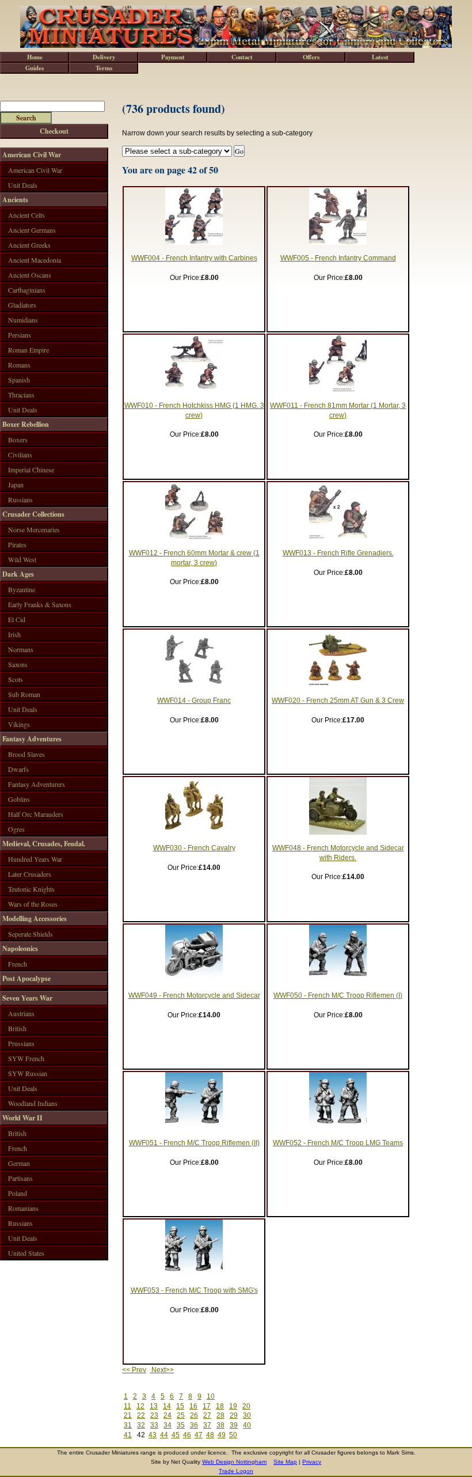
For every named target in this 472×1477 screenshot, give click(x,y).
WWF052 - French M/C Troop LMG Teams (338, 1143)
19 (233, 1406)
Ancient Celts (26, 214)
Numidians (23, 319)
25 (181, 1415)
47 (199, 1435)
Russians (20, 499)
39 (234, 1425)
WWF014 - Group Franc (194, 700)
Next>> (162, 1370)
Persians (19, 334)
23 (154, 1415)
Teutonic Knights (31, 888)
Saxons (18, 664)
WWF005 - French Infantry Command (338, 258)
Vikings (19, 724)
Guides (34, 68)
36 (194, 1425)
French (17, 963)
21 (128, 1415)
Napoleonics (20, 948)
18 (220, 1406)
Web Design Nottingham (234, 1462)
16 (193, 1406)
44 (164, 1435)
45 (176, 1435)
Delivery (104, 57)
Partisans (20, 1178)
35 (181, 1425)
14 (167, 1406)
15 (180, 1406)
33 (154, 1425)
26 (194, 1415)
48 (210, 1435)
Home (35, 57)
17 (207, 1406)
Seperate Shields (30, 933)
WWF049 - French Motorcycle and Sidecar (194, 995)
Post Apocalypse (26, 978)
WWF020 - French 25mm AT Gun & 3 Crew (338, 700)
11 (127, 1406)
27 (207, 1415)
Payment (173, 57)
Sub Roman (24, 694)
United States (26, 1253)
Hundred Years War (35, 859)
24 (167, 1415)
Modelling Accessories (34, 918)
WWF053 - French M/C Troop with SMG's (194, 1290)
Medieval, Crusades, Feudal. (43, 844)
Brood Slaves (26, 754)
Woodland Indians (33, 1103)
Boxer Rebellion (25, 424)
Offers (311, 57)
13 (154, 1406)
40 (247, 1425)
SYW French (26, 1058)
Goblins (19, 799)
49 (222, 1435)
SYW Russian (27, 1073)
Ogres (16, 829)
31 (128, 1425)
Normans (20, 649)
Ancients (15, 199)
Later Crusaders (29, 873)
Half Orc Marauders (35, 814)
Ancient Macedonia (34, 259)
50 (233, 1435)
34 (167, 1425)
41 (128, 1435)
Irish (14, 634)
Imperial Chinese (31, 469)
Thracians (21, 394)
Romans (19, 364)
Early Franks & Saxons (39, 604)
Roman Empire (28, 349)
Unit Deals (22, 185)
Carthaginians (26, 289)
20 (246, 1406)
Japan (16, 484)
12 (140, 1406)
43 (153, 1435)
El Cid (16, 619)
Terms (104, 68)
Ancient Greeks (29, 244)
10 (211, 1396)
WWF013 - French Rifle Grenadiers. (338, 553)
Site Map (285, 1462)
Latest (380, 57)
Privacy (311, 1462)
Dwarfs (18, 769)
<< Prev (134, 1370)
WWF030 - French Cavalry (194, 848)
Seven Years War (27, 998)
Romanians (23, 1208)
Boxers (18, 439)
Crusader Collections (33, 514)
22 (141, 1415)
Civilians (20, 454)
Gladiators (22, 304)
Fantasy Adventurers (36, 784)
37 (207, 1425)
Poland (17, 1193)
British (17, 1028)
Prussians (21, 1043)
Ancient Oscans (29, 274)
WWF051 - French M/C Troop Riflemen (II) (194, 1143)
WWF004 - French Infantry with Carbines (194, 258)
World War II (22, 1118)
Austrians (21, 1013)
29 (234, 1415)
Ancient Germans (32, 229)
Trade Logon (236, 1471)
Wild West (22, 559)
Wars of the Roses (33, 903)
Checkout (54, 131)
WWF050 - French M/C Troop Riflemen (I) (337, 995)
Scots (15, 679)
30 (247, 1415)
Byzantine (21, 589)
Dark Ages (18, 574)
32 (141, 1425)
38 (220, 1425)
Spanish (19, 379)
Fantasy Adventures (32, 739)
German (19, 1163)
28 (220, 1415)
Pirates (17, 544)
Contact (242, 57)
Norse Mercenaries (34, 529)
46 (187, 1435)
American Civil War (31, 155)
